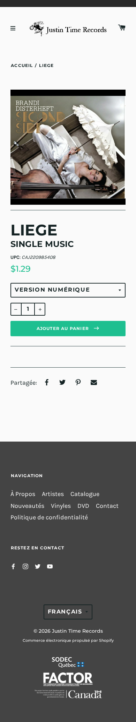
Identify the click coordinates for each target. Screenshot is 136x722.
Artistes (53, 494)
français (65, 611)
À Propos (22, 494)
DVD (83, 506)
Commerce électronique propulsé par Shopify (68, 640)
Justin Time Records (77, 631)
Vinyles (61, 506)
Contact (107, 506)
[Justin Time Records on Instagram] (25, 566)
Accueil (22, 65)
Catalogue (84, 494)
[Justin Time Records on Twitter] (37, 566)
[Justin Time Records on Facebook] (13, 566)
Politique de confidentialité (49, 517)
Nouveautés (27, 506)
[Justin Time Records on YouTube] (50, 566)
